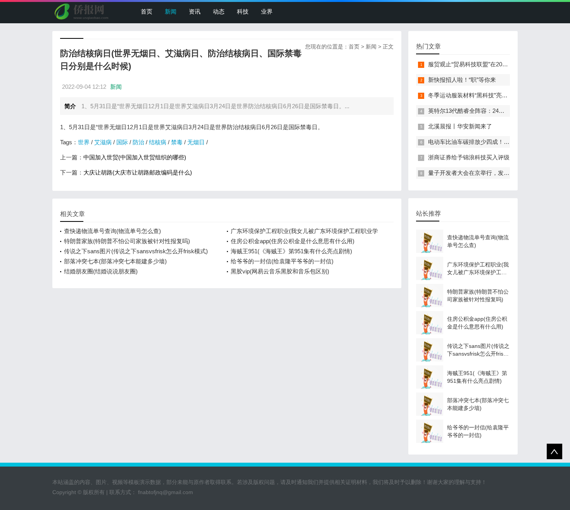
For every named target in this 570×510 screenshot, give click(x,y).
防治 (138, 142)
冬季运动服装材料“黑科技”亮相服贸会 (476, 95)
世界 (84, 142)
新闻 (170, 11)
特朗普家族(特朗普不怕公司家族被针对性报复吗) (127, 241)
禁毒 (177, 142)
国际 (122, 142)
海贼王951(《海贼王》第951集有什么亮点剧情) (291, 251)
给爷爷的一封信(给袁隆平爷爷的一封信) (282, 261)
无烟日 (196, 142)
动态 (219, 11)
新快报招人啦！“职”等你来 (462, 79)
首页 (146, 11)
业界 (267, 11)
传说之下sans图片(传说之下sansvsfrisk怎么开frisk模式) (136, 251)
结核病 (157, 142)
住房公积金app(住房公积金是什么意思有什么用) (292, 241)
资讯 (194, 11)
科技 (243, 11)
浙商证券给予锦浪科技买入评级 (469, 157)
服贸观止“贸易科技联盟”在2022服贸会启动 (482, 64)
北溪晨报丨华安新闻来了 (460, 126)
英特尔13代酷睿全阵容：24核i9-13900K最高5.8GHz (494, 110)
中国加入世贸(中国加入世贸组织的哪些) (134, 157)
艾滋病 (103, 142)
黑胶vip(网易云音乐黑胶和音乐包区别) (280, 271)
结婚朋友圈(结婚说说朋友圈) (101, 271)
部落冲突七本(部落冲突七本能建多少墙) (115, 261)
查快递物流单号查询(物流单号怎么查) (112, 231)
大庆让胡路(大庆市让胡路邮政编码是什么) (137, 172)
